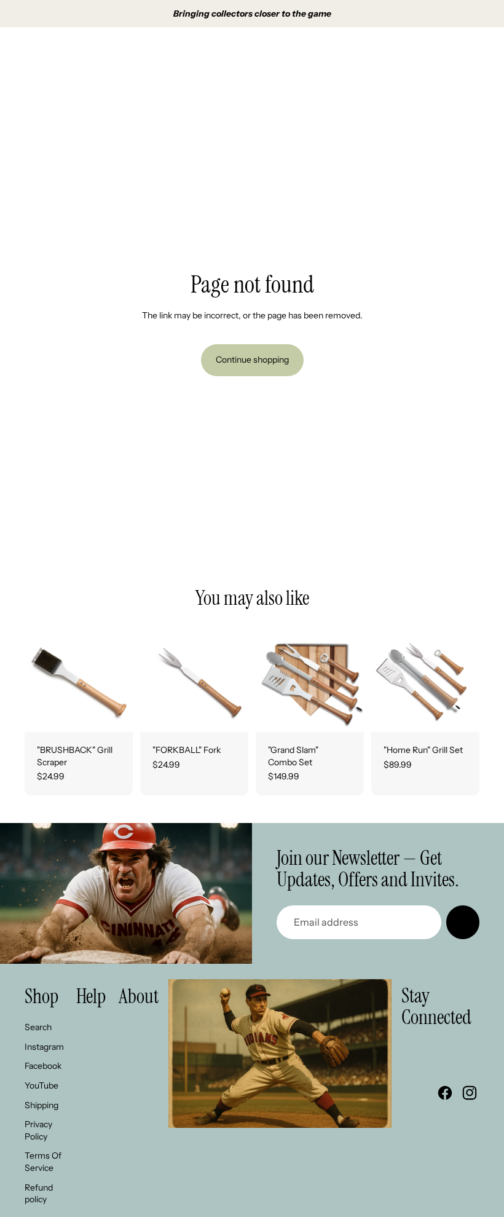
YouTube (41, 1085)
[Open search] (413, 53)
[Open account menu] (438, 53)
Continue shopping (252, 359)
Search (38, 1027)
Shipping (41, 1105)
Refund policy (39, 1193)
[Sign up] (462, 922)
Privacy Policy (38, 1130)
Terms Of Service (43, 1161)
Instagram (44, 1046)
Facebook (43, 1065)
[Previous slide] (34, 677)
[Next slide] (123, 677)
